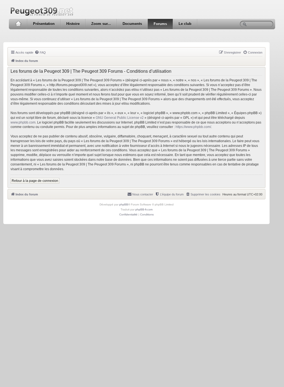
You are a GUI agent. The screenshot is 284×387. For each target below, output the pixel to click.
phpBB (123, 204)
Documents (132, 24)
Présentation (44, 24)
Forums (160, 24)
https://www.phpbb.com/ (193, 127)
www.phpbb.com (23, 122)
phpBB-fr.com (144, 209)
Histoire (73, 24)
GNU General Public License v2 (120, 118)
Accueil (18, 24)
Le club (185, 24)
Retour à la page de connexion (35, 181)
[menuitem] (40, 52)
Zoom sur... (101, 24)
